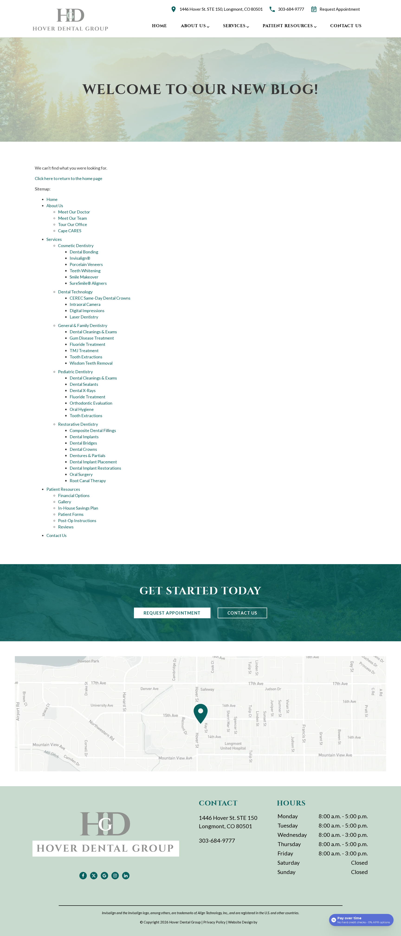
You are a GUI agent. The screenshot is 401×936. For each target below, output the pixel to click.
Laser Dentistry (84, 316)
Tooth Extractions (86, 356)
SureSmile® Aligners (88, 283)
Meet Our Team (72, 218)
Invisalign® (80, 258)
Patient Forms (71, 514)
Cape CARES (69, 230)
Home (159, 25)
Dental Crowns (83, 449)
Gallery (64, 501)
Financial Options (74, 495)
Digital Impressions (87, 310)
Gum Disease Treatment (92, 337)
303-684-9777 (291, 9)
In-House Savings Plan (78, 508)
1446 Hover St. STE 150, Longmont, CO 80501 (220, 9)
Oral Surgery (81, 474)
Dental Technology (75, 291)
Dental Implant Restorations (95, 468)
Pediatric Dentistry (75, 371)
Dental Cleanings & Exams (93, 331)
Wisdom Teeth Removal (91, 363)
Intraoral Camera (85, 304)
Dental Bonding (84, 251)
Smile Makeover (84, 276)
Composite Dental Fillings (93, 430)
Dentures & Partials (87, 455)
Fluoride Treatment (87, 344)
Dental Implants (84, 436)
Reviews (66, 526)
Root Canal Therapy (88, 480)
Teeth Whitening (85, 270)
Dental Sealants (84, 384)
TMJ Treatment (84, 350)
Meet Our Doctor (74, 211)
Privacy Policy (214, 922)
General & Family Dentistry (82, 325)
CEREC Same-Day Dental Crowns (100, 298)
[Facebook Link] (83, 875)
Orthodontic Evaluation (91, 403)
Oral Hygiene (82, 409)
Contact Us (346, 25)
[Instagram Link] (115, 875)
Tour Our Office (72, 224)
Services (234, 25)
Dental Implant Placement (93, 461)
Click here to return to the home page (68, 178)
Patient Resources (288, 25)
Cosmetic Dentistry (76, 245)
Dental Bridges (83, 442)
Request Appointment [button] (340, 9)
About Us (193, 25)
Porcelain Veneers (86, 264)
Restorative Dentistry (78, 424)
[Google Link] (104, 875)
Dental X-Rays (83, 390)
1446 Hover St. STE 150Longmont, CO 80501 (228, 821)
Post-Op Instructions (77, 520)
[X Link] (93, 875)
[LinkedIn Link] (125, 875)
